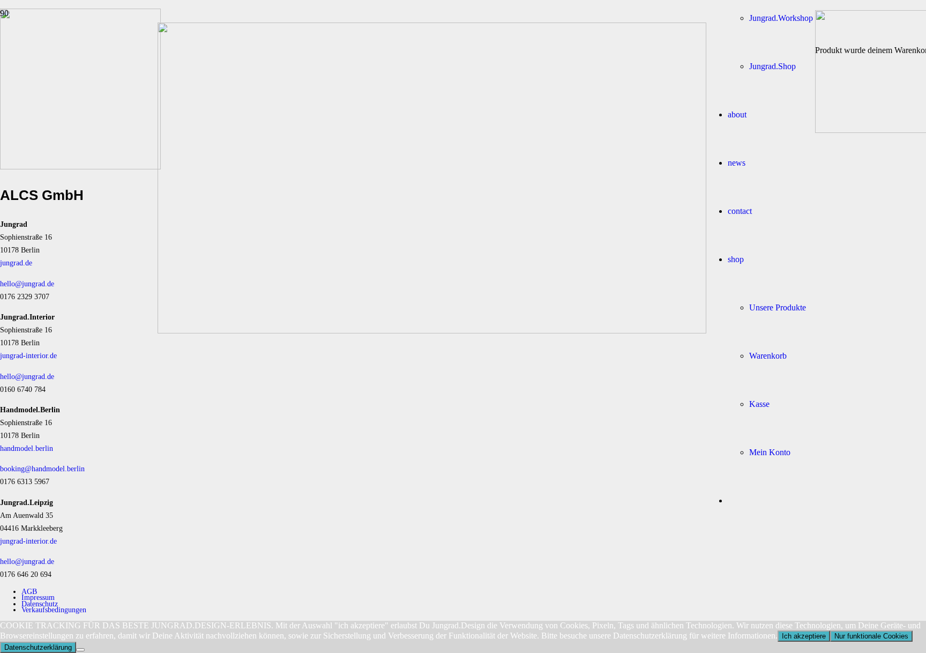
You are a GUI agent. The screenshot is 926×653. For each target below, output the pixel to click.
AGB (29, 591)
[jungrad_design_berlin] (432, 330)
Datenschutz (39, 603)
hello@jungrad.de (27, 283)
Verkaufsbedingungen (53, 609)
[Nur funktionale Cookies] (80, 649)
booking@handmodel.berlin (42, 468)
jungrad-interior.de (28, 355)
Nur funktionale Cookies (871, 636)
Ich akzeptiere (804, 636)
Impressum (38, 597)
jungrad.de (16, 262)
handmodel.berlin (26, 448)
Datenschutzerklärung (38, 647)
